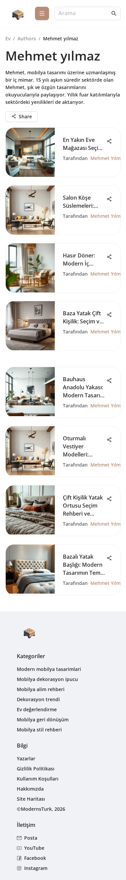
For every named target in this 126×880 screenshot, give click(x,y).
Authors (26, 38)
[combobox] (84, 13)
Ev (7, 38)
